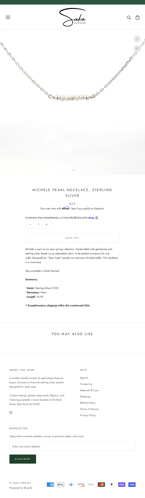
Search (84, 378)
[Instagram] (10, 412)
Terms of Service (89, 409)
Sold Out (72, 238)
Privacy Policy (88, 415)
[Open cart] (137, 17)
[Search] (129, 17)
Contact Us (86, 384)
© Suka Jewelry (20, 482)
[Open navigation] (8, 17)
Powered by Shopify (20, 488)
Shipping (85, 396)
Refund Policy (87, 403)
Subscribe (23, 459)
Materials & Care (89, 390)
